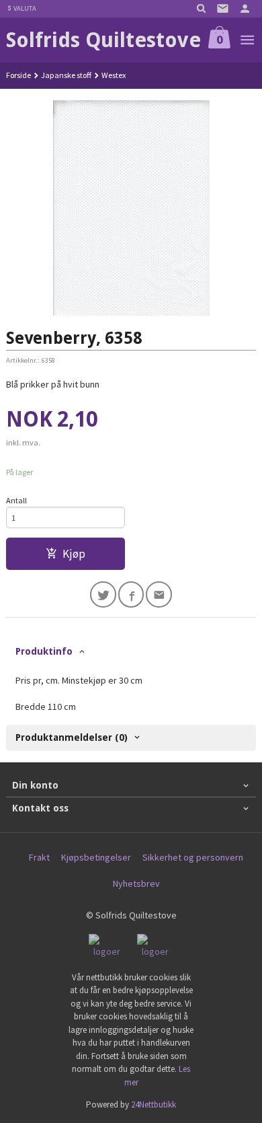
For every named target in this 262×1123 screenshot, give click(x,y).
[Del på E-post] (159, 594)
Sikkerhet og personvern (192, 857)
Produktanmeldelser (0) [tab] (71, 737)
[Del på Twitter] (103, 594)
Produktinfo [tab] (44, 651)
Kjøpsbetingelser (96, 857)
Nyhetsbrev (136, 883)
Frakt (39, 857)
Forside (18, 75)
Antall (16, 500)
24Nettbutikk (153, 1104)
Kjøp (73, 553)
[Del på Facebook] (131, 594)
